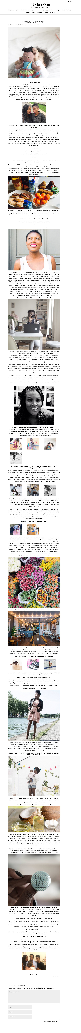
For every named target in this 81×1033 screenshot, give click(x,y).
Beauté (33, 10)
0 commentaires (36, 24)
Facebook (50, 92)
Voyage (28, 12)
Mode (38, 10)
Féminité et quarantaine (22, 10)
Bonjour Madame (37, 12)
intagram (55, 92)
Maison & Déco (66, 10)
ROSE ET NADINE (18, 212)
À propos (52, 12)
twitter (11, 94)
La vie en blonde (47, 909)
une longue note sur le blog (31, 433)
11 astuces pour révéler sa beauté (51, 836)
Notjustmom (13, 24)
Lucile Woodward (24, 918)
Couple (58, 10)
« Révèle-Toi (41, 921)
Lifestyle (10, 10)
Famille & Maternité (48, 10)
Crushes (46, 12)
